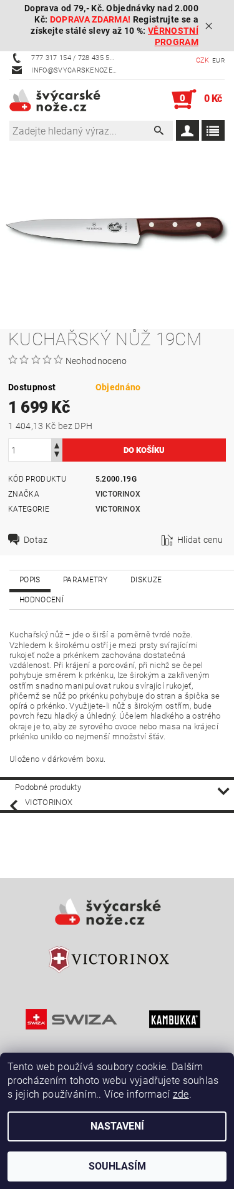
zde (181, 1094)
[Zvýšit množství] (56, 444)
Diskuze (146, 579)
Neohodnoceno (96, 361)
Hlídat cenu (200, 540)
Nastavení (117, 1126)
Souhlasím (117, 1166)
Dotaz (36, 540)
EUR (218, 60)
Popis (30, 579)
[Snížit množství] (56, 456)
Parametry (85, 579)
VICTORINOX (117, 509)
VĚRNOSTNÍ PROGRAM (173, 37)
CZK (203, 60)
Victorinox (117, 494)
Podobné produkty (48, 787)
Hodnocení (41, 599)
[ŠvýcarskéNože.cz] (63, 99)
